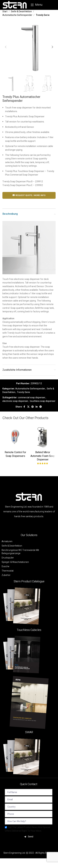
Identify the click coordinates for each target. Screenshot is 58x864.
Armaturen (7, 541)
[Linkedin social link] (37, 407)
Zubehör (6, 575)
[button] (5, 47)
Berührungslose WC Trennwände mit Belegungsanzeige (20, 552)
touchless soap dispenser (42, 401)
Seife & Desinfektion (21, 11)
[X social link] (28, 407)
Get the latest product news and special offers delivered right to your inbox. (27, 829)
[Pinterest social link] (32, 407)
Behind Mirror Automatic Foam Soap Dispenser (42, 456)
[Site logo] (14, 4)
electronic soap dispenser (15, 401)
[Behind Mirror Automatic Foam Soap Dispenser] (43, 436)
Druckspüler (8, 557)
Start (4, 11)
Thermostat (8, 571)
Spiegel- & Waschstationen (15, 562)
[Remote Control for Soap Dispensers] (15, 436)
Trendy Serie (42, 15)
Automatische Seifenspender (17, 15)
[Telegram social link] (41, 407)
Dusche (5, 566)
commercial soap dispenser (31, 397)
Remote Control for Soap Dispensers (15, 454)
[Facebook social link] (24, 407)
